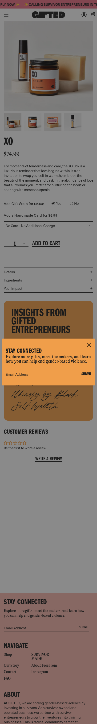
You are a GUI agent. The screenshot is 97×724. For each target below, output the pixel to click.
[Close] (89, 345)
